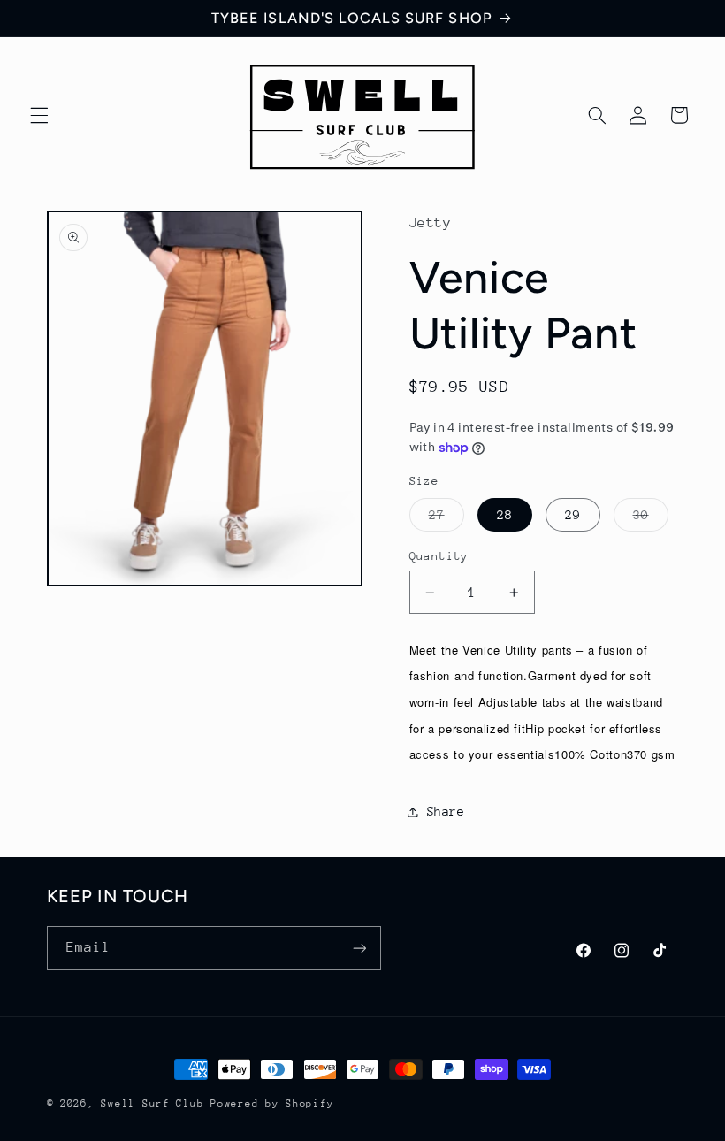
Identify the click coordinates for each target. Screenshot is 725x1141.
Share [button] (446, 811)
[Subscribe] (359, 947)
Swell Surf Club (152, 1103)
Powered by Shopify (271, 1103)
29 (573, 515)
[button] (39, 115)
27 (446, 519)
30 (650, 519)
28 (505, 515)
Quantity (439, 556)
